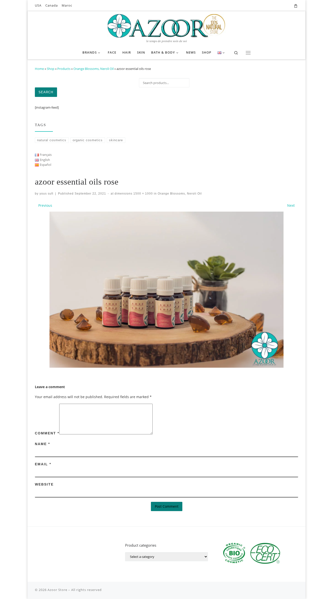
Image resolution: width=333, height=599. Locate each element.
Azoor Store (57, 590)
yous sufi (46, 193)
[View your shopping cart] (296, 5)
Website (44, 484)
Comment (47, 433)
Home (39, 68)
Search (46, 92)
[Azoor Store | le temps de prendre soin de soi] (166, 25)
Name (42, 444)
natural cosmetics (51, 140)
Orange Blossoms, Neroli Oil (93, 68)
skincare (116, 140)
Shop (50, 68)
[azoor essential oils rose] (166, 289)
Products (63, 68)
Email (43, 464)
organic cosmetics (88, 140)
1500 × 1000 (142, 193)
